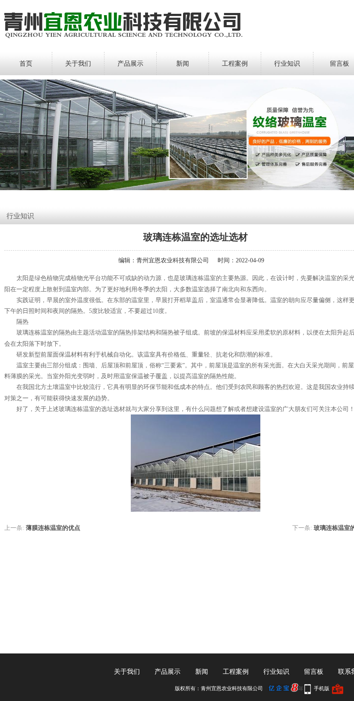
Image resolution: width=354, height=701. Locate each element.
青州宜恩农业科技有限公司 (172, 260)
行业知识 (287, 63)
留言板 (313, 671)
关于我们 (78, 63)
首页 (25, 63)
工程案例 (235, 63)
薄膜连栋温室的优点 (53, 528)
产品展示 (130, 63)
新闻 (182, 63)
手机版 (321, 688)
